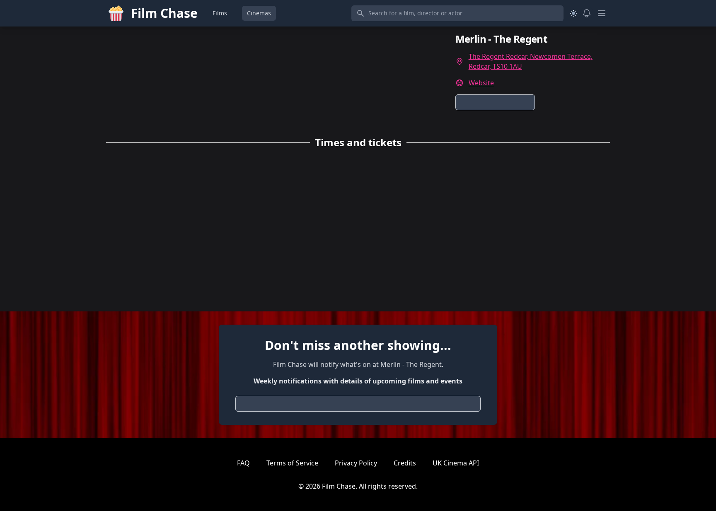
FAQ (243, 463)
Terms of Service (292, 463)
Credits (405, 463)
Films (220, 13)
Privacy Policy (356, 463)
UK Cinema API (456, 463)
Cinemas (259, 13)
